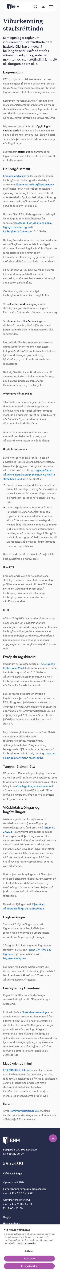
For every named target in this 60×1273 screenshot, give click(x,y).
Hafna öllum (29, 1259)
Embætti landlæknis (14, 175)
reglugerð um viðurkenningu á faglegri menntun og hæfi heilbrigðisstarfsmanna (27, 227)
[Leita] (35, 6)
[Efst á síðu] (53, 1138)
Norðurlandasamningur (36, 1012)
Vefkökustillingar (12, 1173)
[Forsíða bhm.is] (11, 7)
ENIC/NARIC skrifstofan (16, 1070)
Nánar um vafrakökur (26, 1243)
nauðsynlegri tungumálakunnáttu (31, 786)
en (43, 6)
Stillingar (29, 1251)
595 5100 (13, 1163)
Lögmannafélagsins (14, 958)
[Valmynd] (51, 6)
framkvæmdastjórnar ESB (24, 1110)
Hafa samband (11, 1223)
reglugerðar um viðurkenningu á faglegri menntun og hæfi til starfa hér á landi (29, 474)
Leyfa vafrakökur (29, 1266)
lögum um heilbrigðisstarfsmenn (35, 184)
